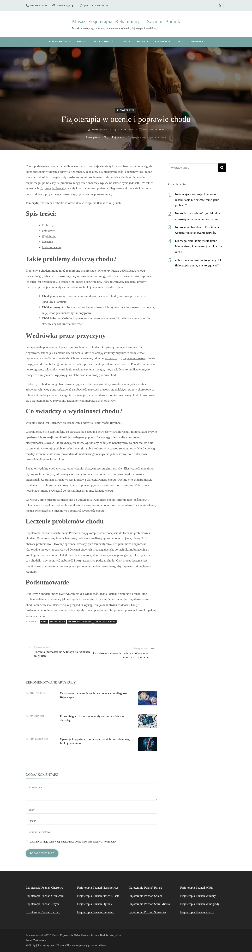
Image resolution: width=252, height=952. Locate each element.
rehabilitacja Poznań (65, 533)
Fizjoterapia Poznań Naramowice (97, 887)
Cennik (125, 41)
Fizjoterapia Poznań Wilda (196, 887)
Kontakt (197, 41)
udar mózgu (96, 369)
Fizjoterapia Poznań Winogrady (199, 904)
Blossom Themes (65, 945)
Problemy (48, 225)
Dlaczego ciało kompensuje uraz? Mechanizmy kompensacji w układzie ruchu (198, 246)
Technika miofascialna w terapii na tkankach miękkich (87, 203)
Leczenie (47, 241)
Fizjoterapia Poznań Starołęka (147, 912)
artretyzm (111, 358)
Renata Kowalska (99, 130)
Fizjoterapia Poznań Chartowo (44, 887)
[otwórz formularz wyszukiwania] (220, 5)
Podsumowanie (51, 247)
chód (44, 622)
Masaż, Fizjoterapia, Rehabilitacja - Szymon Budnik (80, 935)
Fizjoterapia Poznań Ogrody (94, 904)
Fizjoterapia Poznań (38, 533)
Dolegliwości (103, 41)
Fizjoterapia (126, 110)
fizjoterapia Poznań (52, 188)
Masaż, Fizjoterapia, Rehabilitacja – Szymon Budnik (126, 21)
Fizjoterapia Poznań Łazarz (43, 912)
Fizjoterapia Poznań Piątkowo (95, 912)
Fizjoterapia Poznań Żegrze (197, 912)
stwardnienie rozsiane (69, 369)
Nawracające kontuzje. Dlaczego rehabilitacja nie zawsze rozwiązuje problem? (197, 199)
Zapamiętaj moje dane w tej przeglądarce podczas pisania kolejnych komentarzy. (73, 841)
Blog (181, 41)
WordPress (100, 945)
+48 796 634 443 (38, 5)
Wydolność (49, 236)
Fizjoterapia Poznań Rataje (145, 887)
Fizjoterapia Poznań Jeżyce (42, 904)
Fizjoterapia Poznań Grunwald (45, 896)
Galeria (142, 41)
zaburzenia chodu (104, 622)
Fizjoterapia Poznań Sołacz (145, 896)
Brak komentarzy (154, 130)
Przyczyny (48, 230)
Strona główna (59, 41)
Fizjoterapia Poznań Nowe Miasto (98, 896)
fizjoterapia (57, 622)
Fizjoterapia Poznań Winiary (198, 896)
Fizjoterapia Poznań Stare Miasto (149, 904)
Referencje (163, 41)
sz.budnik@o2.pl (65, 5)
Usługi (81, 41)
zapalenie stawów (134, 358)
